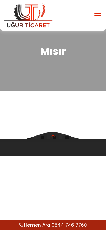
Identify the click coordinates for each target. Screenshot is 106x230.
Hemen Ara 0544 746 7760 (55, 225)
